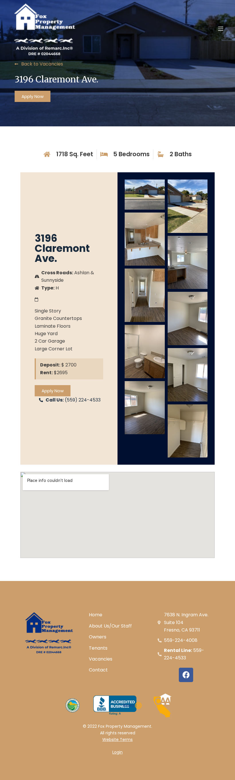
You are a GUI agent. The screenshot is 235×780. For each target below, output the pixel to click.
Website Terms (117, 739)
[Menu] (220, 28)
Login (117, 752)
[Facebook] (186, 675)
